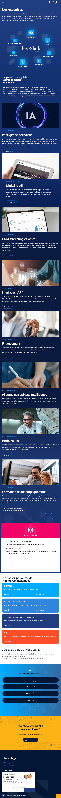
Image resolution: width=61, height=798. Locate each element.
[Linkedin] (6, 764)
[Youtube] (11, 764)
